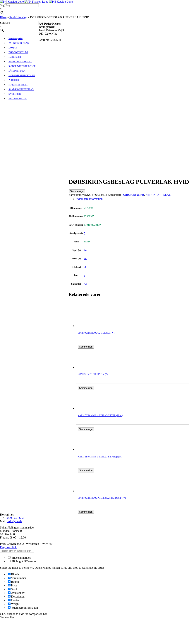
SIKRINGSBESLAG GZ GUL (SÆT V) (96, 333)
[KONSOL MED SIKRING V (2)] (92, 367)
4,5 (85, 283)
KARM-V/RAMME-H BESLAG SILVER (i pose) (100, 415)
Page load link (8, 547)
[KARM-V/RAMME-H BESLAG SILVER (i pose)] (92, 408)
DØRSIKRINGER (133, 194)
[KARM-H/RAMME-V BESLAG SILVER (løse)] (92, 449)
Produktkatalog (18, 17)
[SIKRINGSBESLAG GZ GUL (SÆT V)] (92, 325)
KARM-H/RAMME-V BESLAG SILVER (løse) (100, 456)
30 (85, 258)
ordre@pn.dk (14, 521)
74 (85, 250)
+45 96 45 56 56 (14, 517)
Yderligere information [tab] (89, 198)
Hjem (3, 17)
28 (85, 267)
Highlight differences (23, 561)
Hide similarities (21, 557)
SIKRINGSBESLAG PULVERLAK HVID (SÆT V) (102, 498)
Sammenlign (76, 191)
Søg (2, 5)
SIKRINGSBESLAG (158, 194)
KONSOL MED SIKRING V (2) (93, 374)
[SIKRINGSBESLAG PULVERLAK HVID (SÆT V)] (92, 490)
